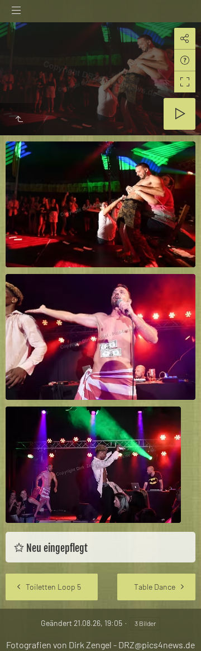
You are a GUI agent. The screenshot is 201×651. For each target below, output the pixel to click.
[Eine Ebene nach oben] (19, 119)
